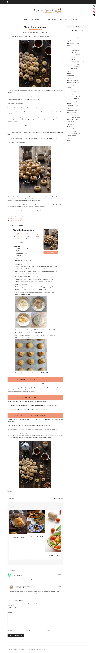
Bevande (70, 41)
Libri (60, 19)
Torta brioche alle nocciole (16, 218)
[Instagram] (8, 2)
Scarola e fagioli (11, 497)
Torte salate (71, 137)
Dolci (69, 45)
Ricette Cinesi (74, 115)
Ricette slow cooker (73, 119)
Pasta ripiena (74, 92)
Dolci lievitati (74, 59)
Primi (69, 87)
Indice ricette (35, 19)
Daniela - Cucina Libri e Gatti (31, 32)
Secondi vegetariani (75, 133)
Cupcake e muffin (75, 50)
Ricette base (71, 108)
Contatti (46, 1)
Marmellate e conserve (73, 80)
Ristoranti (70, 122)
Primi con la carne (75, 96)
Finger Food (71, 71)
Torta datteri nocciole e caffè (16, 216)
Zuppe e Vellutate (75, 101)
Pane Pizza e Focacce (73, 82)
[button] (20, 19)
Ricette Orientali (72, 114)
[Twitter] (5, 2)
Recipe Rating (11, 605)
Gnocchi (73, 89)
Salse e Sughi (71, 124)
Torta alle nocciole (36, 537)
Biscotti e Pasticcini (35, 29)
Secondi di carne (75, 130)
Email (29, 630)
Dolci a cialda (74, 52)
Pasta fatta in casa (75, 91)
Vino (69, 140)
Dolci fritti (73, 57)
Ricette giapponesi (75, 117)
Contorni (73, 128)
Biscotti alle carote (18, 537)
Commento (11, 612)
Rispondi (60, 574)
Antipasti (70, 40)
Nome (10, 630)
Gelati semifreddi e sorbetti (77, 61)
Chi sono (38, 1)
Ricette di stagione (72, 112)
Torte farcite (74, 68)
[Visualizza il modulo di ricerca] (93, 2)
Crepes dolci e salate (73, 43)
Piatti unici (71, 85)
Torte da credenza (75, 66)
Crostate (73, 48)
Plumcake (73, 62)
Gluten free (71, 75)
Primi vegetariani (75, 98)
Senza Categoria (72, 135)
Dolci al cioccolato (75, 54)
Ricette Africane (72, 107)
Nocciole (10, 491)
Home (25, 19)
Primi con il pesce (75, 94)
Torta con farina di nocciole (16, 220)
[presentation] (18, 522)
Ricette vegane (71, 121)
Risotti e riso (74, 99)
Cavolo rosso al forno (57, 497)
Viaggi (74, 19)
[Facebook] (3, 2)
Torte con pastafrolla (76, 64)
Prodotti (70, 103)
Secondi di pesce (75, 131)
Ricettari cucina (50, 19)
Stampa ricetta (51, 252)
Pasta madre (74, 84)
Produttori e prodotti (73, 105)
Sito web (48, 630)
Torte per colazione (75, 70)
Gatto (67, 19)
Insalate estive (71, 77)
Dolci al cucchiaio (75, 55)
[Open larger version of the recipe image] (51, 239)
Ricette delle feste (72, 110)
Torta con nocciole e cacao (16, 215)
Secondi (70, 126)
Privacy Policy (56, 1)
